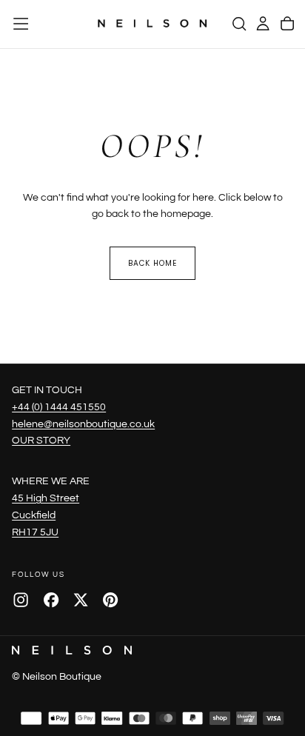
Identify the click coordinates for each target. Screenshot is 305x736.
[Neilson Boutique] (72, 650)
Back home (152, 263)
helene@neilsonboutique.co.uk (83, 423)
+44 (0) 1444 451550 (59, 406)
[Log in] (263, 24)
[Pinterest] (110, 600)
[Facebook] (51, 600)
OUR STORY (41, 440)
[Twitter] (81, 600)
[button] (21, 24)
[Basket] (287, 24)
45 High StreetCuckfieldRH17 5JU (45, 515)
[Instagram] (21, 600)
